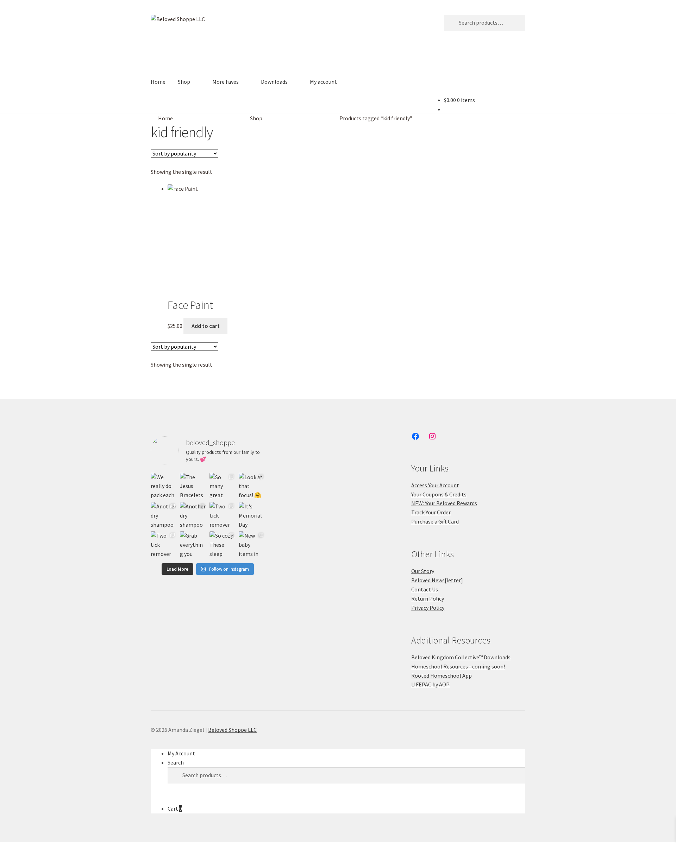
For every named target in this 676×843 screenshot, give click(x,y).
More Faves (225, 81)
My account (323, 81)
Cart (175, 808)
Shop (184, 81)
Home (158, 81)
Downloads (274, 81)
